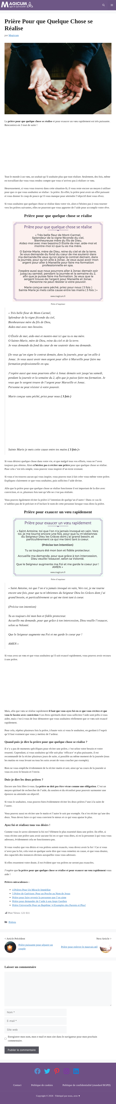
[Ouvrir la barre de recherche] (103, 5)
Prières (12, 922)
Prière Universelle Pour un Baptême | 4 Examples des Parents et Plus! (49, 905)
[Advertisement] (58, 152)
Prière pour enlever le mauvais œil (79, 946)
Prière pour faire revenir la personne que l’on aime (39, 897)
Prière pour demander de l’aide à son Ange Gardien (39, 901)
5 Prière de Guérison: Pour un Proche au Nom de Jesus (41, 893)
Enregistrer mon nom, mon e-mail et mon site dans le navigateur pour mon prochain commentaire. (52, 1038)
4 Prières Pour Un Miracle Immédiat (31, 889)
